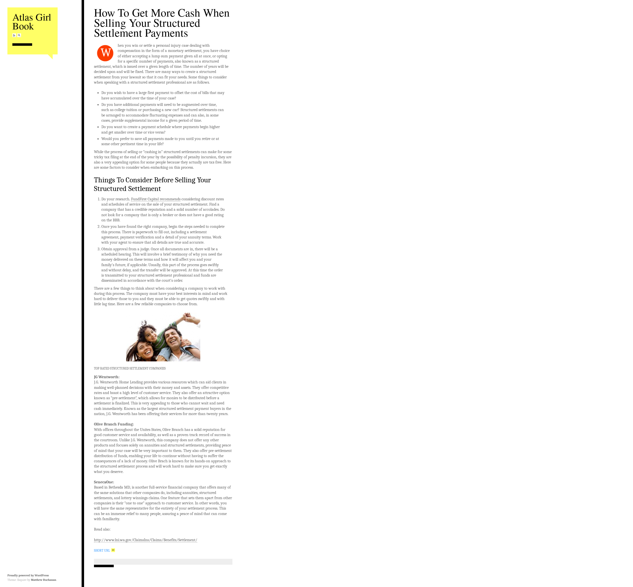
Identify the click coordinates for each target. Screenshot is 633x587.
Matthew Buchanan (43, 580)
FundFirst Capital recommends (156, 199)
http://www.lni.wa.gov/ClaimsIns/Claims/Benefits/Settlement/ (145, 540)
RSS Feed (14, 35)
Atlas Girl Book (31, 21)
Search (19, 35)
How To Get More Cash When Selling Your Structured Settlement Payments (162, 22)
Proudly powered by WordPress (28, 575)
